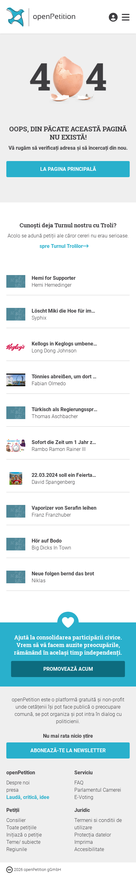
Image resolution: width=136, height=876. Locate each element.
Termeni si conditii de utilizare (98, 824)
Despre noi (18, 783)
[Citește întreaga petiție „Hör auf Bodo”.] (15, 547)
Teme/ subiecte (23, 842)
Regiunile (16, 849)
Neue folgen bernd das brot (63, 574)
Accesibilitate (89, 849)
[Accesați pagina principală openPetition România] (41, 16)
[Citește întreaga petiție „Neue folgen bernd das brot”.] (15, 580)
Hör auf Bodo (47, 541)
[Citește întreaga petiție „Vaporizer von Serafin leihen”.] (15, 514)
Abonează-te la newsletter (68, 750)
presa (12, 790)
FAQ (78, 783)
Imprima (83, 842)
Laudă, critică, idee (27, 797)
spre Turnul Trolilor (61, 246)
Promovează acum (68, 669)
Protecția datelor (92, 835)
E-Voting (83, 797)
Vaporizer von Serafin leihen (64, 508)
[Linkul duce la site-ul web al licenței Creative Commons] (10, 869)
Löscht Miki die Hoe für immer (66, 311)
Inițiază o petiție (24, 835)
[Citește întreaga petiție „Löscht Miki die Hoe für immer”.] (15, 317)
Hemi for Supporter (54, 278)
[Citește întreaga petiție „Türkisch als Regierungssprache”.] (15, 415)
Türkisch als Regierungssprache (68, 409)
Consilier (16, 820)
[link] (125, 17)
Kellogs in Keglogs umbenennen (68, 344)
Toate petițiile (21, 828)
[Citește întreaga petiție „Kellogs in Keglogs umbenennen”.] (15, 350)
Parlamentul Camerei (97, 790)
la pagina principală (68, 169)
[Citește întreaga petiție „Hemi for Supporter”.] (15, 284)
